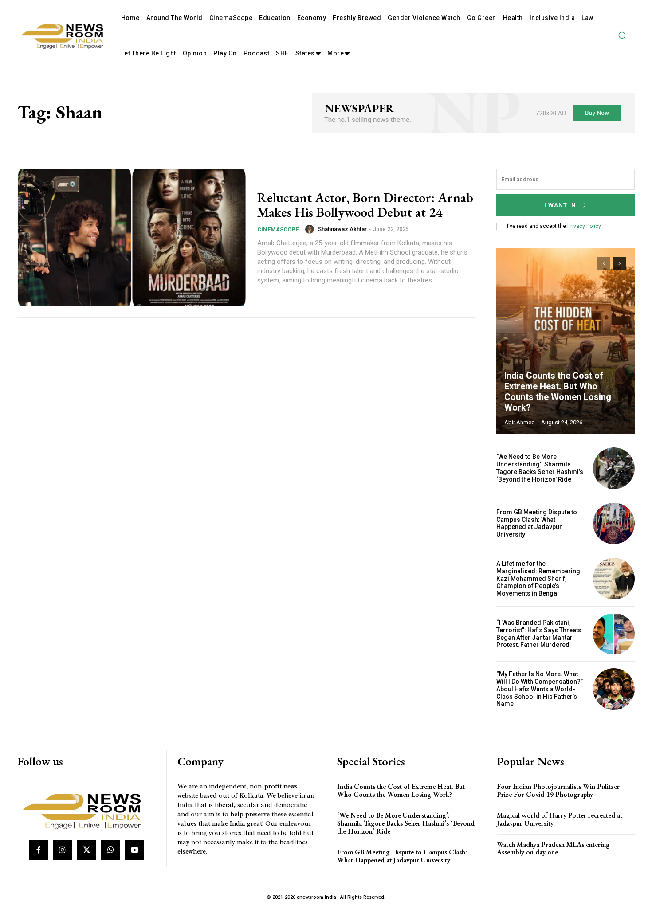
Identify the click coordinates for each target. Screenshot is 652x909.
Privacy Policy (584, 226)
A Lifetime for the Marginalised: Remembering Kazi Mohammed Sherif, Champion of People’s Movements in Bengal (538, 578)
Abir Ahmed (519, 422)
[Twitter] (86, 850)
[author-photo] (311, 229)
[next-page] (619, 263)
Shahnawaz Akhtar (342, 229)
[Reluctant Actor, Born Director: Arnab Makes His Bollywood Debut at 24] (131, 237)
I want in (560, 205)
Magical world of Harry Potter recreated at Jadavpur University (559, 819)
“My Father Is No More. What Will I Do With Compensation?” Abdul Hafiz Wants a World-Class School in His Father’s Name (539, 688)
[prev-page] (603, 263)
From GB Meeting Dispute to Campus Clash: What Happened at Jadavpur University (536, 523)
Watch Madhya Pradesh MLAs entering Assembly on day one (553, 848)
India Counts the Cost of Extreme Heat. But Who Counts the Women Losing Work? (557, 391)
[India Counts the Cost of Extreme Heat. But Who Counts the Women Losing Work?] (565, 341)
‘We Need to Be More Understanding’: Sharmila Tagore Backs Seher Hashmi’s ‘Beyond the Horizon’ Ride (539, 467)
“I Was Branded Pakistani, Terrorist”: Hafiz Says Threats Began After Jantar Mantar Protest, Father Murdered (538, 633)
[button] (621, 35)
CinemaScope (278, 229)
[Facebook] (38, 850)
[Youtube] (134, 850)
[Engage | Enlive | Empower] (85, 809)
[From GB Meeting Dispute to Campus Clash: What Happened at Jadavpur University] (614, 524)
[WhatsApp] (110, 850)
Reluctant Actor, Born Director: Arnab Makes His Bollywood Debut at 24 (365, 205)
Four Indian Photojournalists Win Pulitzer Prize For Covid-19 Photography (558, 790)
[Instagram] (62, 850)
